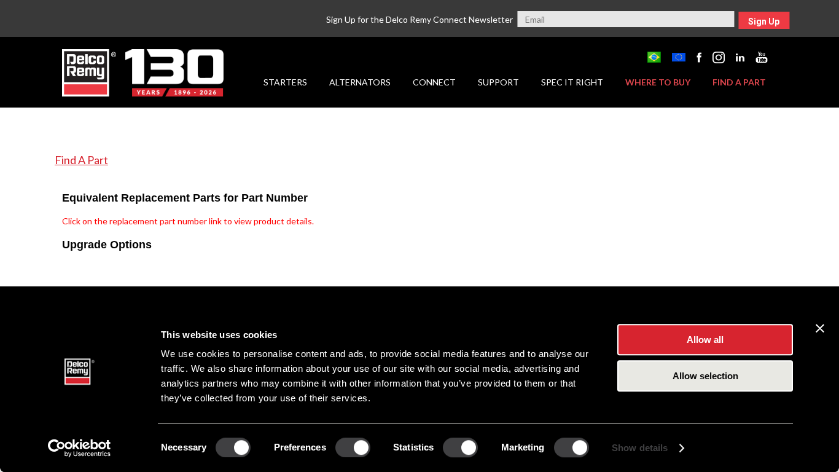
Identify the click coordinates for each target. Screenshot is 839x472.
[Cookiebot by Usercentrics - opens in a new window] (79, 448)
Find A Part (81, 160)
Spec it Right (572, 82)
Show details (640, 447)
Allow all (705, 339)
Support (498, 82)
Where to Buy (657, 82)
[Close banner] (820, 328)
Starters (285, 82)
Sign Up (763, 21)
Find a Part (739, 82)
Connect (434, 82)
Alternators (360, 82)
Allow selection (705, 376)
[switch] (352, 447)
